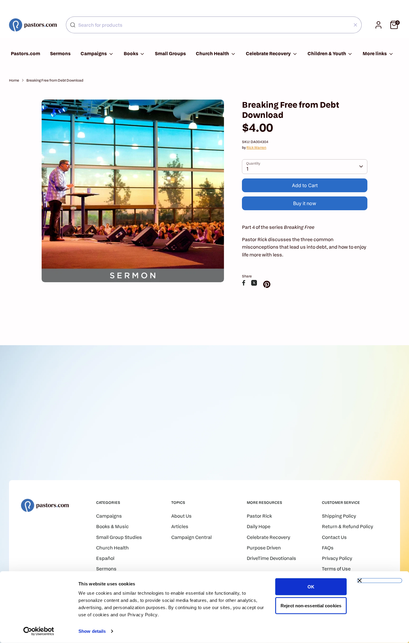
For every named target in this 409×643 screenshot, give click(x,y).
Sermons (60, 53)
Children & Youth (327, 53)
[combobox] (214, 24)
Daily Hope (258, 526)
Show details (92, 631)
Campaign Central (191, 537)
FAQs (328, 548)
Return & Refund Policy (347, 526)
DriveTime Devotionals (271, 558)
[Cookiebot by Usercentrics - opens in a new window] (39, 631)
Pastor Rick (259, 516)
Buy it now (304, 203)
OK (310, 586)
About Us (181, 516)
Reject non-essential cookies (311, 605)
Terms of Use (336, 569)
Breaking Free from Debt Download (54, 80)
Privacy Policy (337, 558)
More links (375, 53)
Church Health (213, 53)
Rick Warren (256, 147)
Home (14, 80)
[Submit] (73, 24)
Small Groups (170, 53)
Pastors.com (25, 53)
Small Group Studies (119, 537)
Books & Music (112, 526)
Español (105, 558)
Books (131, 53)
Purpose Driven (264, 548)
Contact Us (334, 537)
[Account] (378, 25)
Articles (179, 526)
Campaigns (94, 53)
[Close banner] (380, 581)
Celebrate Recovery (269, 53)
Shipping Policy (339, 516)
